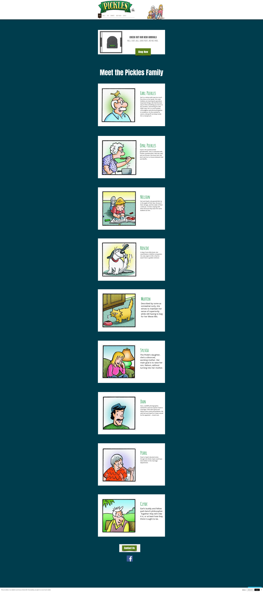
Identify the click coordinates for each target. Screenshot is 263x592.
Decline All (250, 589)
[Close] (261, 590)
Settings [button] (244, 589)
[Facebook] (130, 558)
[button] (111, 42)
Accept (257, 589)
